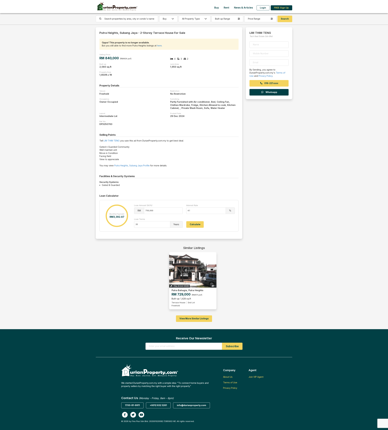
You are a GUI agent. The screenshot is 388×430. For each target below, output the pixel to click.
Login (263, 7)
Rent (226, 7)
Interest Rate (192, 205)
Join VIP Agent (256, 377)
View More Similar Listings (194, 318)
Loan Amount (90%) (143, 205)
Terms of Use (230, 382)
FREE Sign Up (281, 7)
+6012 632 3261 (158, 405)
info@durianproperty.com (191, 405)
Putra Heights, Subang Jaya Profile (132, 165)
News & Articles (243, 7)
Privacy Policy (266, 76)
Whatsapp (271, 92)
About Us (227, 377)
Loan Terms (139, 219)
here (159, 45)
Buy (216, 7)
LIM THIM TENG (112, 140)
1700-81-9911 (132, 405)
